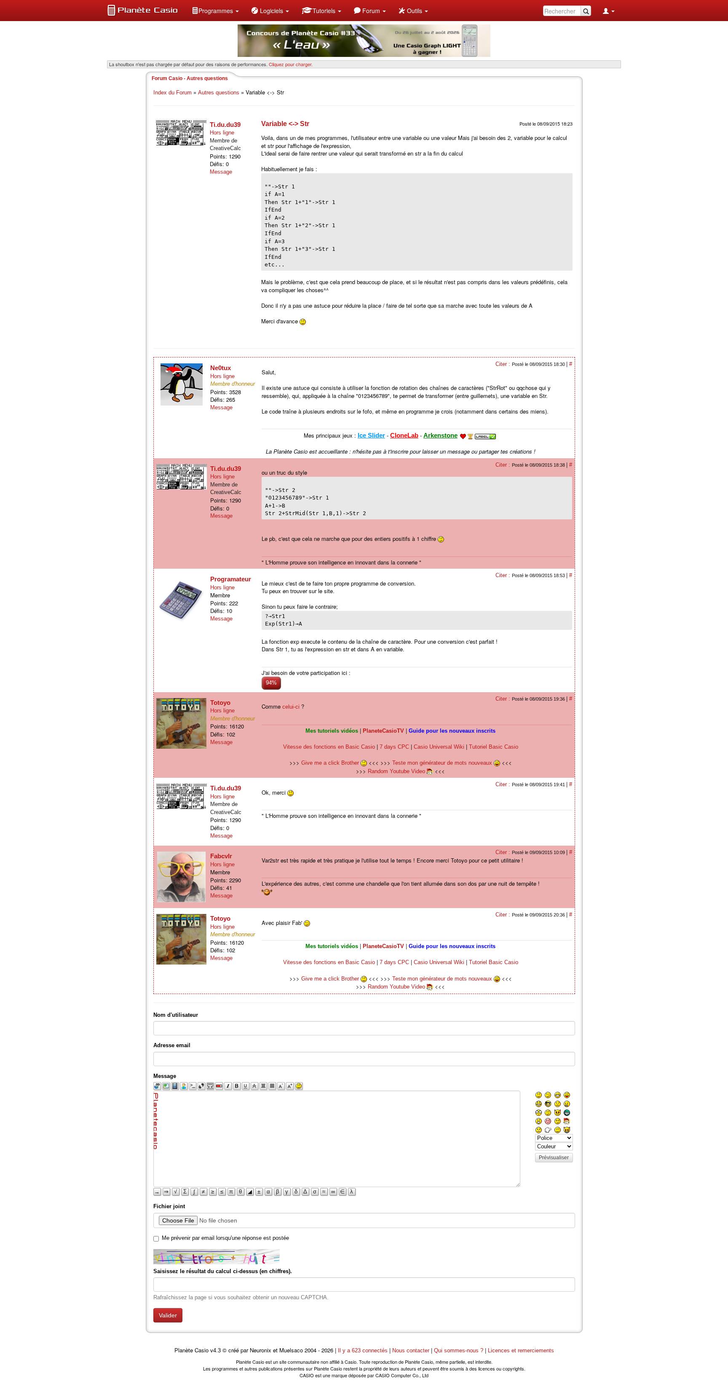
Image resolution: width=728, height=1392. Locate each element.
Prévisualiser (554, 1158)
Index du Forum (172, 92)
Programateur (230, 579)
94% (271, 683)
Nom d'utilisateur (175, 1015)
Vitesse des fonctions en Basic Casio (329, 747)
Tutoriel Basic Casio (493, 747)
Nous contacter (410, 1350)
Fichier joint (169, 1206)
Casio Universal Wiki (439, 747)
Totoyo (220, 702)
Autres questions (218, 92)
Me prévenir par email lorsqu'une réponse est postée (225, 1238)
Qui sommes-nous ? (458, 1350)
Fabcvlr (221, 856)
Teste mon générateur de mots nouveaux (443, 763)
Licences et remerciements (521, 1350)
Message (221, 172)
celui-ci (291, 707)
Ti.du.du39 (225, 124)
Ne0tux (220, 367)
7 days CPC (394, 747)
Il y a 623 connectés (363, 1350)
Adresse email (171, 1045)
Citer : (503, 364)
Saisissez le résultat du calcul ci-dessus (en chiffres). (222, 1271)
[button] (215, 10)
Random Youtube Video (396, 771)
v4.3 (215, 1350)
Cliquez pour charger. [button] (291, 64)
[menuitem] (215, 10)
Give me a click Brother (331, 763)
